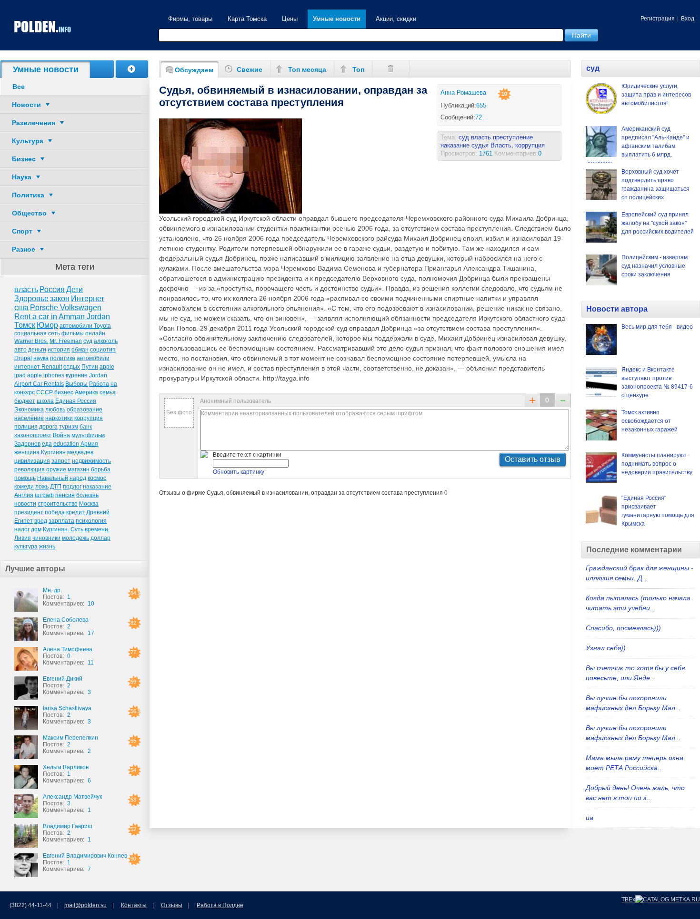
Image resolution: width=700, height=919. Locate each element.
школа (45, 401)
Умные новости (336, 18)
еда (47, 443)
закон (60, 298)
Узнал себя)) (606, 648)
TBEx (628, 899)
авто (20, 349)
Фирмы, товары (190, 18)
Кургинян (53, 452)
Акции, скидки (396, 18)
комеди (24, 486)
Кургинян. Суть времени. (76, 529)
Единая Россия (75, 401)
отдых (71, 366)
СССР (44, 392)
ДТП (55, 486)
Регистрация (657, 18)
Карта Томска (247, 18)
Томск (24, 325)
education (66, 443)
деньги (37, 349)
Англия (23, 495)
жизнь (47, 546)
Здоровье (31, 298)
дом (36, 529)
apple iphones (45, 375)
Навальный (52, 478)
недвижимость (91, 461)
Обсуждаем (194, 70)
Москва (89, 503)
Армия (89, 443)
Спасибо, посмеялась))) (623, 628)
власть (26, 289)
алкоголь (106, 341)
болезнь (87, 495)
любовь (55, 409)
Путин (89, 366)
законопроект (32, 435)
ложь (42, 486)
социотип (103, 349)
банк (86, 426)
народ (78, 478)
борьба (100, 469)
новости (25, 503)
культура (26, 546)
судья (480, 145)
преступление (513, 137)
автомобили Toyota (85, 326)
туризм (68, 426)
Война (61, 435)
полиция (26, 426)
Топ (358, 69)
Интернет (87, 298)
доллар (100, 538)
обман (80, 349)
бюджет (24, 401)
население (29, 418)
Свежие (249, 69)
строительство (58, 503)
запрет (60, 461)
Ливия (22, 538)
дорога (48, 426)
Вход (687, 18)
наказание (97, 486)
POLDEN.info (42, 27)
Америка (86, 392)
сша (21, 307)
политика (62, 358)
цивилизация (32, 461)
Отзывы (171, 905)
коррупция (88, 418)
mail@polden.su (85, 905)
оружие (56, 469)
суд (87, 341)
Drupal (23, 358)
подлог (72, 486)
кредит (75, 512)
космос (97, 478)
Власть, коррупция (517, 145)
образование (84, 409)
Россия (52, 289)
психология (91, 521)
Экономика (29, 409)
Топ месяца (307, 69)
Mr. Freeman (66, 341)
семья (108, 392)
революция (29, 469)
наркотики (59, 418)
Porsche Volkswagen (65, 307)
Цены (290, 18)
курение (77, 375)
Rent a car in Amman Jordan (62, 317)
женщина (27, 452)
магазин (79, 469)
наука (41, 358)
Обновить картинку (238, 472)
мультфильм (88, 435)
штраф (44, 495)
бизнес (63, 392)
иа (589, 817)
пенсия (65, 495)
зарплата (61, 521)
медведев (80, 452)
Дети (74, 289)
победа (55, 512)
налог (22, 529)
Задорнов (27, 443)
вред (40, 521)
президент (28, 512)
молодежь (75, 538)
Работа (99, 384)
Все (18, 86)
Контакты (134, 905)
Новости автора (617, 309)
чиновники (46, 538)
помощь (25, 478)
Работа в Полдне (220, 905)
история (59, 349)
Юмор (47, 325)
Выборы (76, 384)
